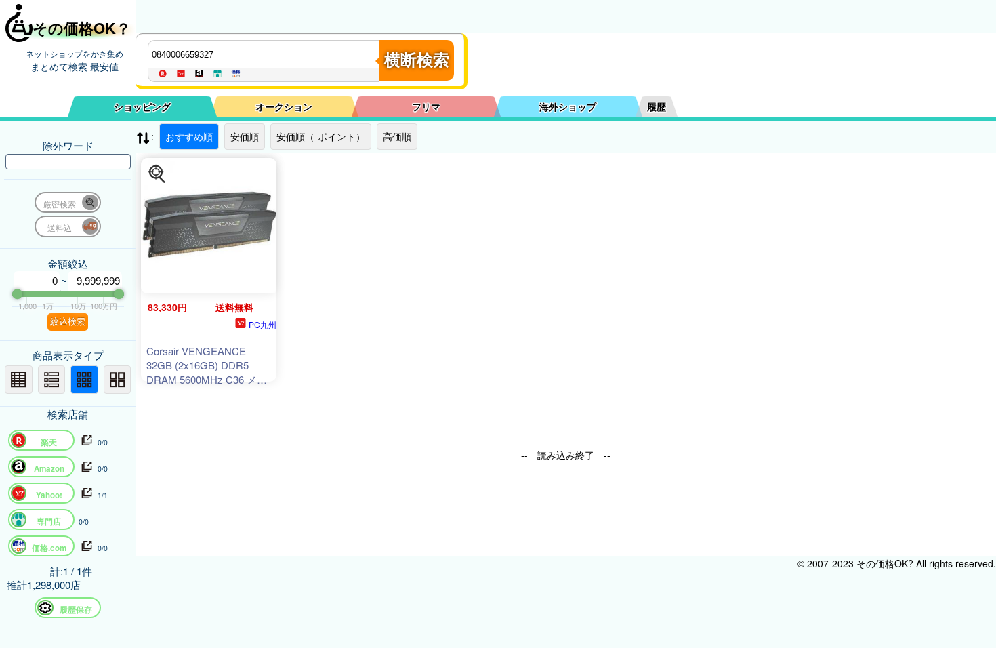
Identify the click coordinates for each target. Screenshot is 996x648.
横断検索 (416, 60)
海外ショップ (567, 106)
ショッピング (142, 106)
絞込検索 (67, 322)
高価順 (397, 136)
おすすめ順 (189, 136)
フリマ (426, 106)
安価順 (244, 136)
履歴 (656, 106)
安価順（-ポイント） (320, 136)
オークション (283, 106)
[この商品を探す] (157, 174)
